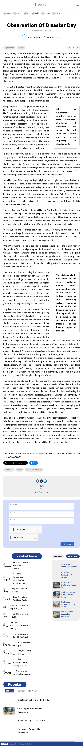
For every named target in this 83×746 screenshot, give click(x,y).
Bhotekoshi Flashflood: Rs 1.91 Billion (68, 604)
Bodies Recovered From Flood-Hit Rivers (68, 595)
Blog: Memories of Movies (19, 590)
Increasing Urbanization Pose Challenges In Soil (20, 662)
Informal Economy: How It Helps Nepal (20, 636)
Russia (47, 13)
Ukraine (59, 13)
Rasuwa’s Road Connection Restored (67, 614)
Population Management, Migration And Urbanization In (19, 578)
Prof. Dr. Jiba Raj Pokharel (34, 469)
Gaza (9, 13)
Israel (19, 13)
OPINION (21, 47)
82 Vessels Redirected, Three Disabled (68, 575)
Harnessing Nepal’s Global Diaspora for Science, (20, 565)
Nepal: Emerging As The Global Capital (20, 599)
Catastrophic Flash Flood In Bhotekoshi (29, 710)
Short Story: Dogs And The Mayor (21, 644)
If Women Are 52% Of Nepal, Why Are (19, 607)
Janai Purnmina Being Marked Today (33, 700)
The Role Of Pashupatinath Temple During (19, 625)
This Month (32, 690)
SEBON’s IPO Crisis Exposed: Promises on (21, 672)
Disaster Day (9, 469)
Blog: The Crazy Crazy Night (20, 615)
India (37, 13)
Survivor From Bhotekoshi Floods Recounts (68, 585)
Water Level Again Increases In (31, 720)
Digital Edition (9, 47)
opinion (19, 469)
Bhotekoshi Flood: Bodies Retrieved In (69, 565)
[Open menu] (78, 5)
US (28, 13)
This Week (21, 690)
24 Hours (9, 690)
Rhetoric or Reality (41, 31)
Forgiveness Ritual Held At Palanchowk (29, 730)
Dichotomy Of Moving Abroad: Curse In (22, 652)
